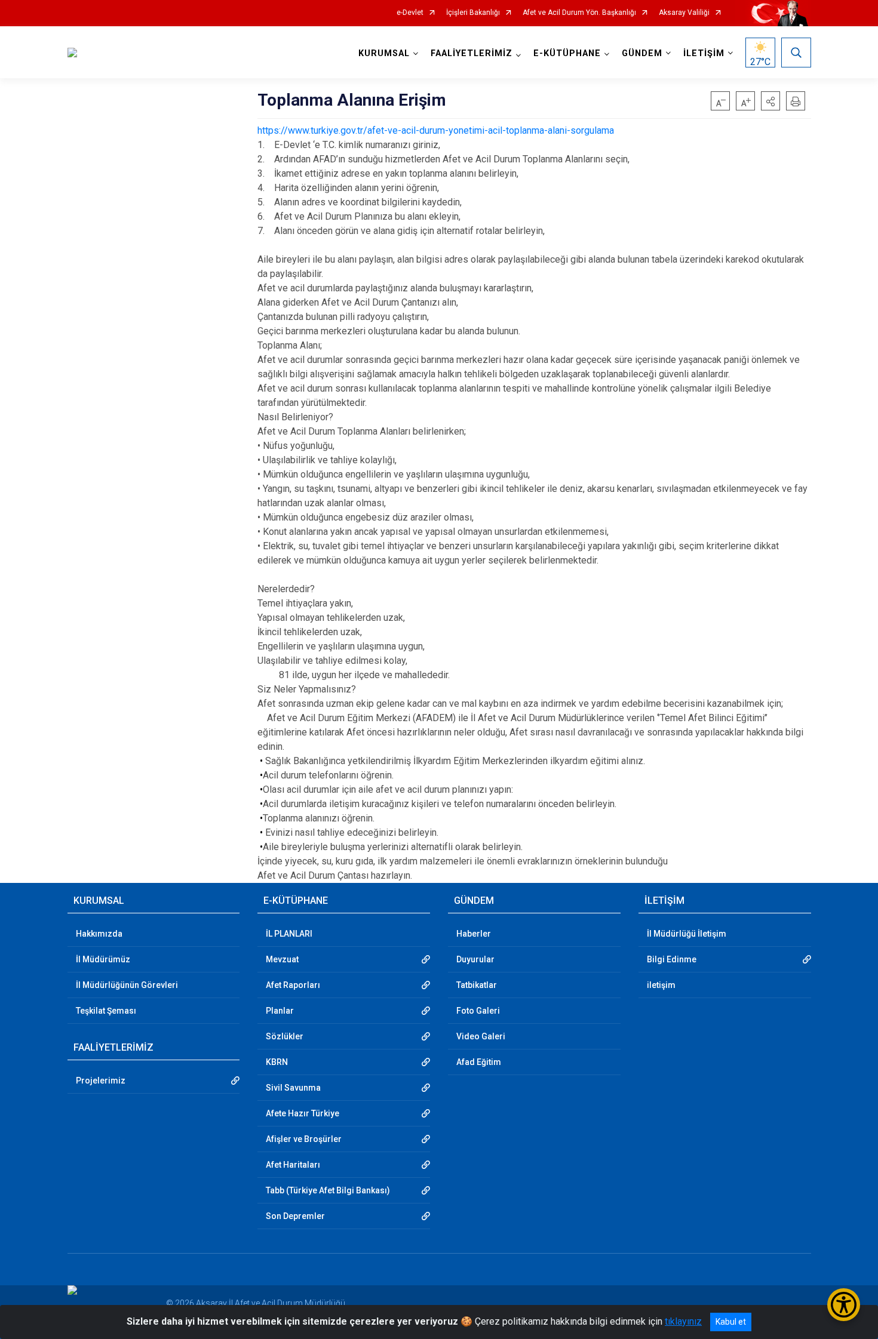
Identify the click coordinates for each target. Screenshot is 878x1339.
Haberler (473, 933)
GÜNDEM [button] (642, 53)
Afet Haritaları (293, 1164)
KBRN (277, 1062)
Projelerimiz (100, 1080)
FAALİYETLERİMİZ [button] (471, 53)
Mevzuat (282, 959)
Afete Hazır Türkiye (302, 1113)
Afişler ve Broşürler (304, 1139)
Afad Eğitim (478, 1062)
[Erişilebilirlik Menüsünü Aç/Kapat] (843, 1304)
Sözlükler (284, 1036)
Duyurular (475, 959)
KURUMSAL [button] (384, 53)
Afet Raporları (293, 985)
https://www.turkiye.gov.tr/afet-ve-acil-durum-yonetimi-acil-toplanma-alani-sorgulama (435, 130)
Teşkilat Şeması (106, 1010)
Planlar (280, 1010)
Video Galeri (480, 1036)
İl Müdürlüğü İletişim (686, 933)
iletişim (661, 985)
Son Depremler (295, 1216)
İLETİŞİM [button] (703, 53)
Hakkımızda (99, 933)
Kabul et (731, 1321)
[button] (770, 100)
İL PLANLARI (289, 933)
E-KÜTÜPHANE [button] (567, 53)
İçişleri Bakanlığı (473, 13)
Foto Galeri (478, 1010)
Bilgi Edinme (671, 959)
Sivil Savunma (293, 1087)
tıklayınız (683, 1321)
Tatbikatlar (476, 985)
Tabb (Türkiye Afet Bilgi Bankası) (328, 1190)
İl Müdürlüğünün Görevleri (127, 985)
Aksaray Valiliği (684, 13)
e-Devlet (410, 13)
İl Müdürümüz (103, 959)
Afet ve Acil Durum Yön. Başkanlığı (579, 13)
